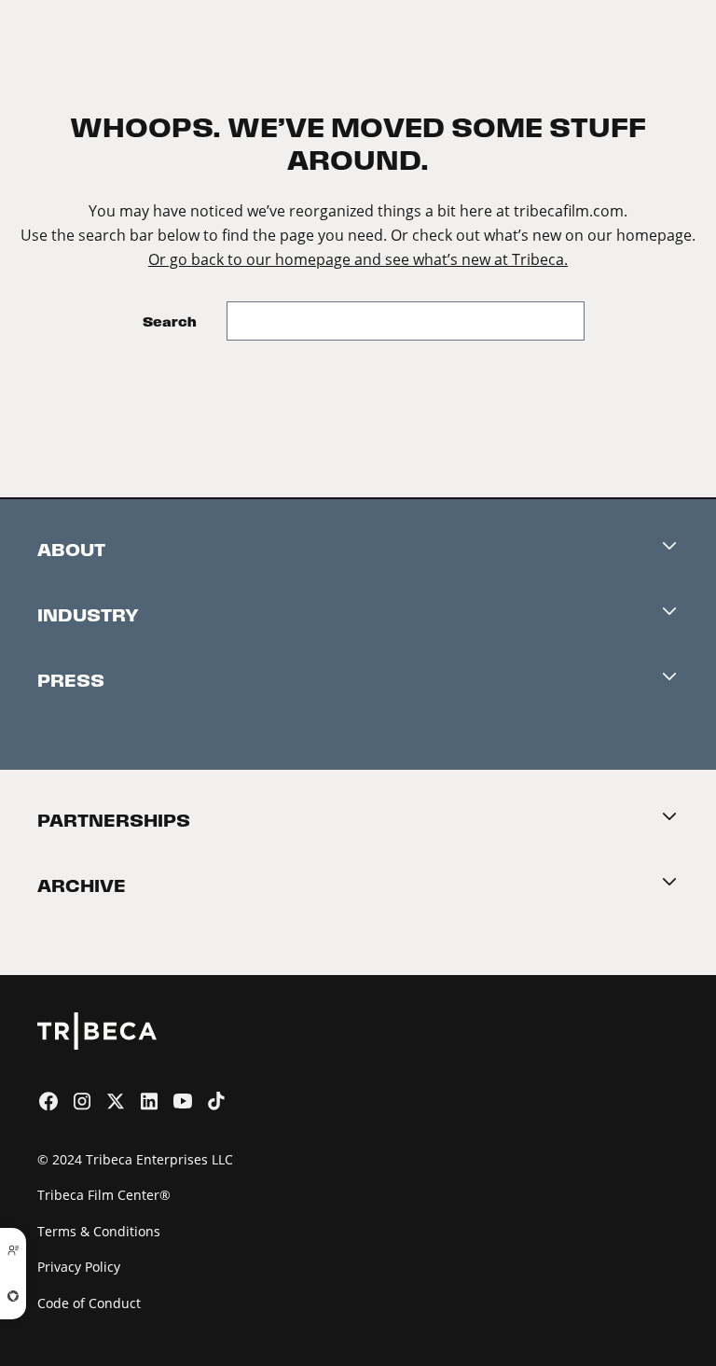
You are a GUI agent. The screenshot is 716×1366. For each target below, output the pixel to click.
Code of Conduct (89, 1303)
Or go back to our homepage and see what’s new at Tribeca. (358, 259)
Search (170, 321)
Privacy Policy (78, 1266)
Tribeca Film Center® (104, 1195)
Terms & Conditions (98, 1231)
